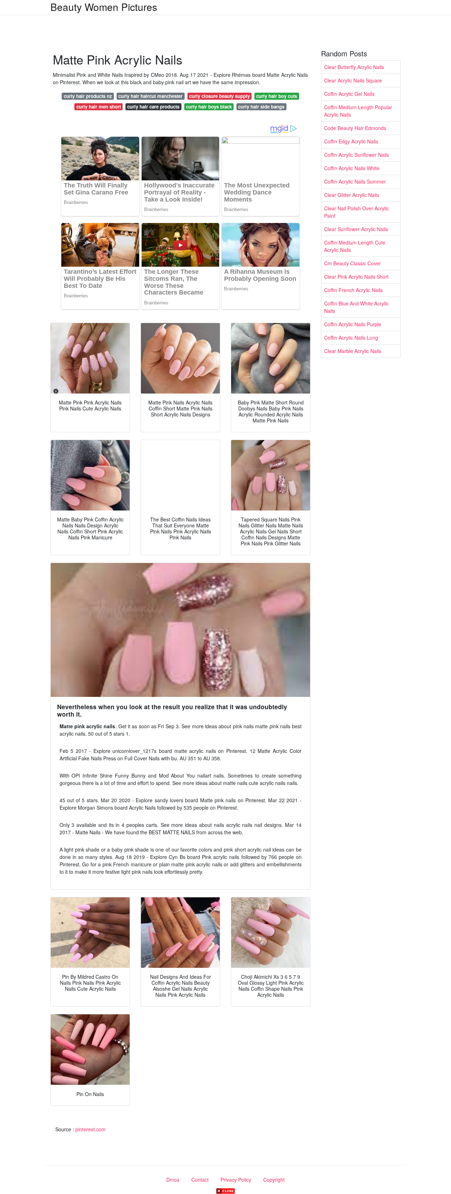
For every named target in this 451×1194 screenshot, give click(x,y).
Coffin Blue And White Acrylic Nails (356, 307)
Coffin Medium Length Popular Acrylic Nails (358, 111)
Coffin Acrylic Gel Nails (349, 93)
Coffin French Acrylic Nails (353, 289)
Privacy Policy (236, 1179)
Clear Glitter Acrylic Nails (351, 194)
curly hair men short (98, 106)
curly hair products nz (88, 96)
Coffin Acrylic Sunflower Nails (356, 154)
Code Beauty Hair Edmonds (355, 127)
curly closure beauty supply (219, 96)
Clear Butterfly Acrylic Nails (354, 66)
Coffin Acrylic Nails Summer (355, 181)
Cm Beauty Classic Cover (352, 263)
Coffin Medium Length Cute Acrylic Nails (354, 246)
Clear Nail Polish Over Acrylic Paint (356, 212)
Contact (200, 1179)
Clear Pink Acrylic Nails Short (356, 276)
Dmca (172, 1179)
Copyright (274, 1179)
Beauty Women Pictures (103, 6)
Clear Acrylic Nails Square (353, 80)
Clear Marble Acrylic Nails (352, 350)
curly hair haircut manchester (150, 96)
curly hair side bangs (261, 106)
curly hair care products (153, 106)
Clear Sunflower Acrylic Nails (356, 229)
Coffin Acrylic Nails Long (351, 337)
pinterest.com (90, 1129)
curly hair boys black (209, 106)
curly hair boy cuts (276, 96)
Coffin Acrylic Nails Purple (352, 324)
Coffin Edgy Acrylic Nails (351, 141)
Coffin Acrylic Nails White (351, 168)
